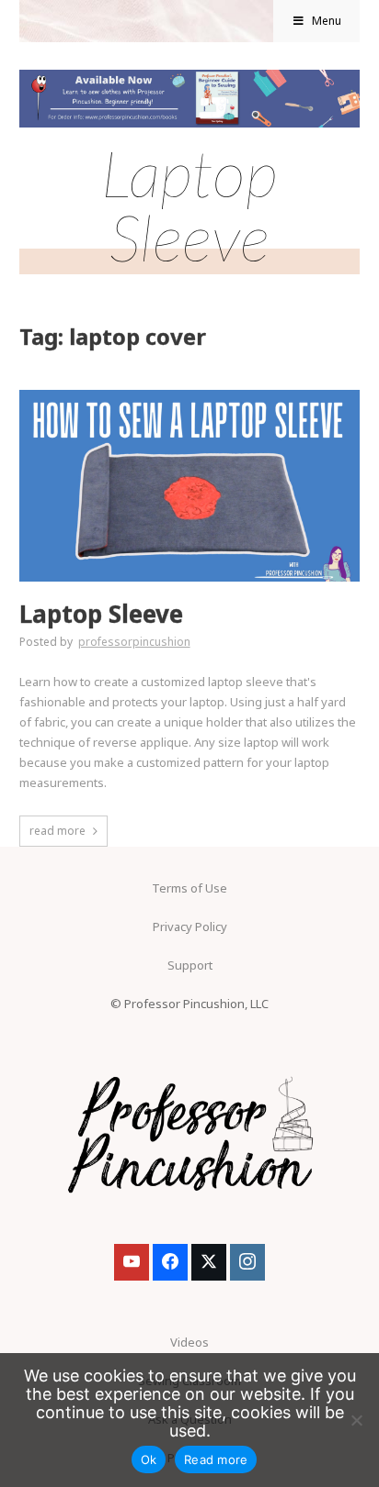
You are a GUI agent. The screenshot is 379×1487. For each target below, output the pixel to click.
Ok (149, 1459)
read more (57, 830)
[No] (356, 1420)
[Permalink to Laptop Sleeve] (190, 395)
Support (189, 965)
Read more (215, 1459)
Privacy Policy (190, 926)
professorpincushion (134, 641)
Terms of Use (189, 888)
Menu (326, 20)
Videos (189, 1342)
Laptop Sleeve (101, 614)
